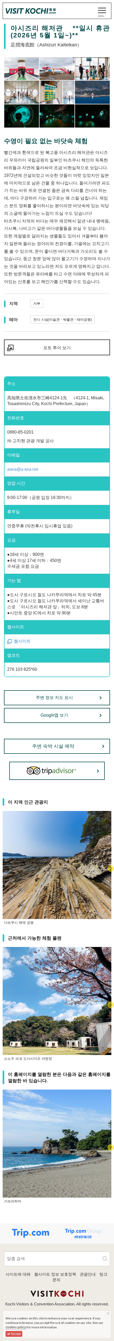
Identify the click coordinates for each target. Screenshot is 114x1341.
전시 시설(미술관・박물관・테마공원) (62, 320)
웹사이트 (22, 641)
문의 (56, 1279)
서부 (36, 303)
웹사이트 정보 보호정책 (55, 1274)
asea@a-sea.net (22, 469)
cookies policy (16, 1327)
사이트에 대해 (18, 1274)
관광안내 (88, 1274)
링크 (103, 1274)
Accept (15, 1334)
